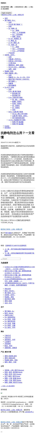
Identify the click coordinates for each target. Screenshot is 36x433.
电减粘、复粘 (9, 297)
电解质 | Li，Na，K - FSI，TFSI (19, 77)
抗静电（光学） (10, 295)
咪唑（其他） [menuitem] (17, 36)
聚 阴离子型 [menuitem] (16, 95)
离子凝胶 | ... (12, 81)
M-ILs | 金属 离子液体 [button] (15, 112)
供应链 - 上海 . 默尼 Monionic (14, 370)
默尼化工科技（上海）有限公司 (11, 410)
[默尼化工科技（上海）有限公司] (18, 15)
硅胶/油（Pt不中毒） (15, 61)
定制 (10, 26)
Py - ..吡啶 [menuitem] (15, 47)
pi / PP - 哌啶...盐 (13, 43)
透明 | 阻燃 (8, 301)
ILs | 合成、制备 (10, 323)
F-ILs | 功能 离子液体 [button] (15, 97)
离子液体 (8, 233)
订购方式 (8, 335)
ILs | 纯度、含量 (10, 325)
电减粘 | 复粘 (9, 71)
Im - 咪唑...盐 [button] (12, 28)
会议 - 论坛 (8, 303)
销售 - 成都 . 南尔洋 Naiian (13, 382)
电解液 (10, 83)
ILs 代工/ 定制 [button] (9, 87)
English (7, 126)
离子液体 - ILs (9, 311)
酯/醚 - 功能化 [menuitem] (17, 101)
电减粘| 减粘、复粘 (11, 360)
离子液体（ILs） (10, 293)
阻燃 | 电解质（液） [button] (11, 73)
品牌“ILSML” (9, 315)
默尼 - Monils (9, 313)
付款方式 (8, 337)
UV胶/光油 (12, 63)
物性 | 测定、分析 (10, 362)
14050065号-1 (29, 412)
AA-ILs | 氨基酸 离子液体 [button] (16, 120)
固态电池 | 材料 (10, 299)
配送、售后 (8, 346)
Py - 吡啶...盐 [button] (12, 45)
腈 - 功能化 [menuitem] (16, 105)
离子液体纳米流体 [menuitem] (18, 118)
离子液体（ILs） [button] (10, 20)
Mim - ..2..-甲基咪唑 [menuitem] (18, 32)
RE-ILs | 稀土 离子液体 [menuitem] (19, 114)
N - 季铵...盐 (12, 40)
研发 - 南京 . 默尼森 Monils (13, 372)
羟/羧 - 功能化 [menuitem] (17, 103)
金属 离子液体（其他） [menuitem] (20, 116)
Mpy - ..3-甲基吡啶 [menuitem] (18, 49)
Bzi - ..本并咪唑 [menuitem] (17, 34)
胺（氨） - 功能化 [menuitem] (18, 99)
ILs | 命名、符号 (10, 327)
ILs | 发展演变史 (10, 317)
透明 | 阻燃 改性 (10, 358)
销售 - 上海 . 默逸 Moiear (13, 378)
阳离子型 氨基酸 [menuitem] (17, 122)
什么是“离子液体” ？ (15, 24)
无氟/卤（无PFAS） (15, 59)
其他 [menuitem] (13, 110)
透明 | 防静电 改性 (11, 356)
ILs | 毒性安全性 (10, 321)
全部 (10, 22)
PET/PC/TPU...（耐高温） (17, 67)
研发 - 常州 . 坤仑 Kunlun (13, 374)
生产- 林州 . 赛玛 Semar (12, 376)
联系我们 (8, 128)
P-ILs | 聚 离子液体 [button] (14, 91)
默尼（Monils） (10, 291)
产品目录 (11, 53)
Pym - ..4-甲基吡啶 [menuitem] (18, 51)
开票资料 (8, 344)
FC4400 (14, 245)
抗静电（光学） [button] (10, 55)
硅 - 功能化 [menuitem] (16, 108)
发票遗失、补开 (10, 339)
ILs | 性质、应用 (10, 319)
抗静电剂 (8, 245)
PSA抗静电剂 (21, 245)
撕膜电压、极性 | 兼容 (15, 65)
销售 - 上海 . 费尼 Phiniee (13, 380)
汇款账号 (8, 341)
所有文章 (8, 289)
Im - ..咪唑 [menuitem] (15, 30)
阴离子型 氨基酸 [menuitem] (17, 124)
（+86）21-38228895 (8, 386)
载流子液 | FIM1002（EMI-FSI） (19, 79)
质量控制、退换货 (11, 348)
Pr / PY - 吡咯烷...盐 (14, 38)
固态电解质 (12, 85)
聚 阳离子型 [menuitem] (16, 93)
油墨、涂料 (12, 69)
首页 (6, 18)
